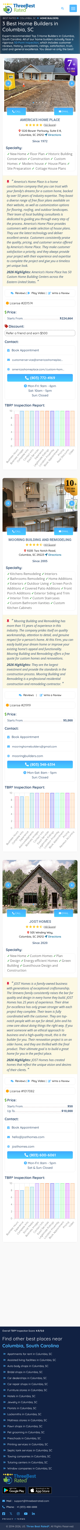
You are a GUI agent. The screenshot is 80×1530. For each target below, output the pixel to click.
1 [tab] (33, 102)
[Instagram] (18, 1513)
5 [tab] (45, 102)
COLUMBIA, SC (28, 18)
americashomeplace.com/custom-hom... (38, 369)
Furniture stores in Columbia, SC (27, 1390)
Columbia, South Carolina (30, 1346)
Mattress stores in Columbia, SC (27, 1420)
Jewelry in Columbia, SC (22, 1402)
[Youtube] (26, 1513)
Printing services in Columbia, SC (27, 1444)
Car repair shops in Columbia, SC (27, 1384)
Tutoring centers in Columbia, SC (27, 1462)
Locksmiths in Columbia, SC (24, 1414)
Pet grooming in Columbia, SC (25, 1432)
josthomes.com (23, 1146)
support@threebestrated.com (31, 1500)
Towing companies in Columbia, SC (28, 1456)
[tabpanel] (40, 85)
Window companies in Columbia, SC (29, 1468)
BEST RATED (9, 18)
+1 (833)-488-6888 (27, 1506)
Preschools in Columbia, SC (24, 1438)
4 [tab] (42, 102)
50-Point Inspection (26, 42)
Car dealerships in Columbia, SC (27, 1378)
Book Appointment (25, 350)
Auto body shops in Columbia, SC (27, 1366)
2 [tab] (36, 102)
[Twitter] (11, 1513)
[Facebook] (3, 1513)
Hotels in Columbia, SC (21, 1396)
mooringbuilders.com (27, 756)
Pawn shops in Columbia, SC (24, 1426)
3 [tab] (39, 102)
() (49, 124)
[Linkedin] (33, 1513)
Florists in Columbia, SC (21, 1408)
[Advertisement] (40, 1286)
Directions (54, 135)
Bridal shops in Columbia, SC (25, 1372)
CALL (18, 111)
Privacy (8, 1519)
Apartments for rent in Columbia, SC (29, 1354)
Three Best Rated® (37, 1526)
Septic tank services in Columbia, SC (29, 1450)
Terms (21, 1519)
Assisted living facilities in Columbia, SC (31, 1360)
